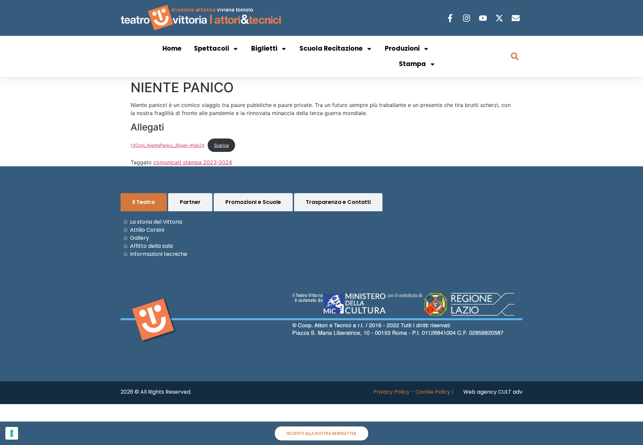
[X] (500, 18)
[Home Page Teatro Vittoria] (202, 18)
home (172, 48)
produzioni (402, 48)
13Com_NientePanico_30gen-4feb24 (167, 145)
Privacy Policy (391, 392)
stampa (412, 63)
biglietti (264, 48)
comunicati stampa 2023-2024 (192, 162)
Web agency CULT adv (492, 392)
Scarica (221, 145)
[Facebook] (451, 18)
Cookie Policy (433, 392)
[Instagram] (467, 18)
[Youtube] (484, 18)
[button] (514, 56)
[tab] (144, 202)
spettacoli (211, 48)
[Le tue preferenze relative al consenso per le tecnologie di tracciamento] (11, 433)
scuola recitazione (331, 48)
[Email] (516, 18)
